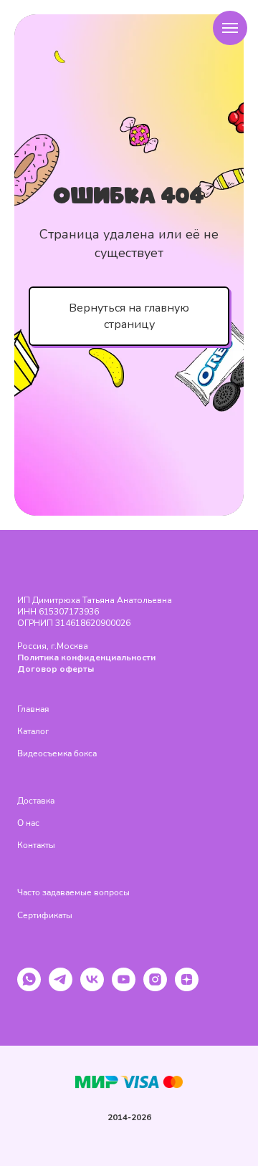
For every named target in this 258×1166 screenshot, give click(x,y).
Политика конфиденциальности (86, 657)
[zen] (187, 987)
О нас (28, 823)
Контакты (36, 845)
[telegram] (60, 987)
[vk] (92, 987)
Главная (33, 709)
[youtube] (123, 987)
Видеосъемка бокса (57, 753)
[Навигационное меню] (230, 28)
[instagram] (155, 987)
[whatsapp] (29, 987)
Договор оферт (52, 669)
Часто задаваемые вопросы (73, 892)
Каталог (33, 731)
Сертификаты (44, 915)
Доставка (35, 800)
